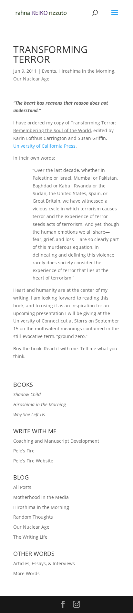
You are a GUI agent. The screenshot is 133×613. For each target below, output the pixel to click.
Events (49, 71)
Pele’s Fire (24, 451)
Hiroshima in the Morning (86, 71)
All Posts (22, 487)
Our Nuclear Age (31, 79)
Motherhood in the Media (41, 497)
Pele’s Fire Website (33, 461)
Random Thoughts (33, 517)
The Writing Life (30, 537)
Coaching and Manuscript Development (56, 441)
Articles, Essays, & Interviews (44, 563)
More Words (26, 573)
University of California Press (44, 146)
